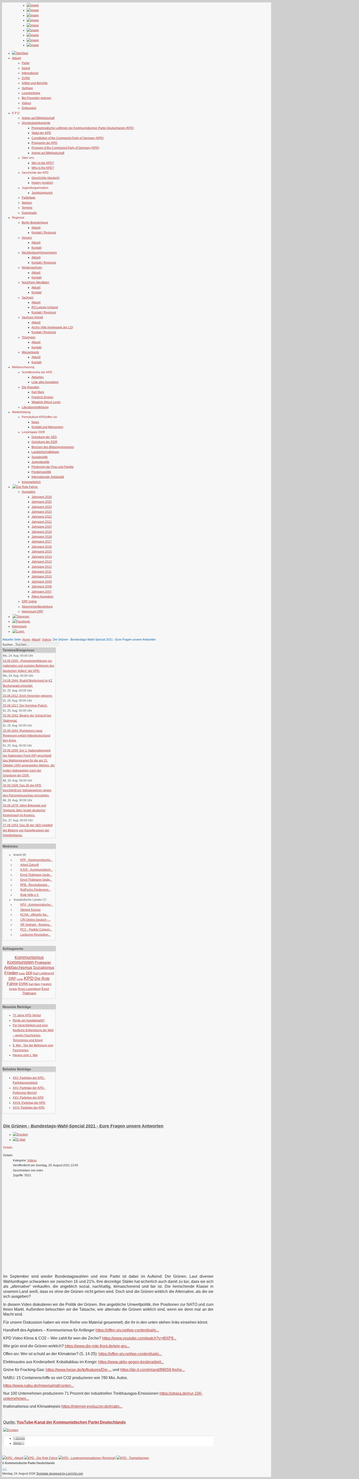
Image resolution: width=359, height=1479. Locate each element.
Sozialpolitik (40, 457)
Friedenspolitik (41, 472)
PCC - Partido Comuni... (36, 929)
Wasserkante (30, 352)
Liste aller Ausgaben (45, 382)
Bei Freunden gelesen (36, 98)
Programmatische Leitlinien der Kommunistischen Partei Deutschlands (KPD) (83, 128)
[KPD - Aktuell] (12, 1458)
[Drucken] (20, 1134)
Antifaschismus (18, 967)
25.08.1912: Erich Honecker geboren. (28, 695)
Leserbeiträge (31, 93)
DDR (29, 973)
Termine (27, 207)
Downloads (29, 212)
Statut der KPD (41, 133)
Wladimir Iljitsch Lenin (46, 402)
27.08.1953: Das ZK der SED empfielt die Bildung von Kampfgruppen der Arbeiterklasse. (28, 830)
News (35, 422)
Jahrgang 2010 (42, 576)
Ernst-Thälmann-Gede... (36, 875)
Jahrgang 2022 (42, 516)
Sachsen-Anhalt (32, 317)
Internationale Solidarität (48, 477)
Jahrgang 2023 (42, 512)
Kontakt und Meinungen (47, 427)
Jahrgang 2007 (42, 591)
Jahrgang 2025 (42, 502)
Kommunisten (20, 962)
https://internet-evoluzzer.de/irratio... (91, 1406)
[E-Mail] (19, 1139)
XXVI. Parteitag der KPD (29, 1107)
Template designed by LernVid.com (59, 1473)
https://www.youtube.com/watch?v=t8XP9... (139, 1338)
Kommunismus (29, 957)
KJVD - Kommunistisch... (36, 869)
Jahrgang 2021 (42, 522)
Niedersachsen (32, 267)
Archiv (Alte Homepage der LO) (52, 327)
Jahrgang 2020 (42, 526)
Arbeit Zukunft (29, 865)
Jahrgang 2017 (42, 541)
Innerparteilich (31, 482)
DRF (12, 978)
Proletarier (43, 962)
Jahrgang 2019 (42, 532)
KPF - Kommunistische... (36, 860)
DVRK (26, 78)
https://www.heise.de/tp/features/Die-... (79, 1370)
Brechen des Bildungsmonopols (53, 447)
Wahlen (27, 202)
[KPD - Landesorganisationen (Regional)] (87, 1458)
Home (26, 639)
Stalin (22, 973)
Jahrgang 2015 (42, 551)
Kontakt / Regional (44, 232)
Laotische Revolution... (35, 934)
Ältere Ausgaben (42, 596)
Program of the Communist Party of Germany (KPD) (65, 148)
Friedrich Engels (42, 397)
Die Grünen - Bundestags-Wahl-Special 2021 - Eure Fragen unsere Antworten (83, 1126)
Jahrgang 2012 (42, 566)
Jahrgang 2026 (42, 497)
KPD (29, 978)
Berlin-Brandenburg (35, 222)
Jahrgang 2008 (42, 586)
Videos (26, 103)
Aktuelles (38, 377)
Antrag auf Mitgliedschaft (38, 118)
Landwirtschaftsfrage (45, 452)
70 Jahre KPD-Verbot (27, 1015)
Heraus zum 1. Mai (25, 1055)
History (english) (42, 182)
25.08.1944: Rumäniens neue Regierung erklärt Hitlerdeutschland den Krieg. (26, 735)
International (30, 73)
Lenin (20, 979)
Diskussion (29, 108)
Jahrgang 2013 (42, 561)
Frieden (11, 973)
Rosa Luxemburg (29, 989)
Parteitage (28, 197)
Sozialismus (43, 967)
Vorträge (27, 88)
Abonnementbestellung (37, 606)
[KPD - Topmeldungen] (132, 1458)
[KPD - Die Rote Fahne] (41, 1458)
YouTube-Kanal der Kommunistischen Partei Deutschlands (71, 1422)
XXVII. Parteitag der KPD (29, 1102)
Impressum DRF (32, 611)
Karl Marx (38, 392)
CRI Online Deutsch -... (35, 920)
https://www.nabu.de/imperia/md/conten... (38, 1385)
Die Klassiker (30, 387)
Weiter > (18, 1443)
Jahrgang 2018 (42, 536)
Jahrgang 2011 (42, 571)
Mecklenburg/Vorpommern (39, 252)
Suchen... (8, 644)
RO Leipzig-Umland (45, 307)
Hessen (27, 237)
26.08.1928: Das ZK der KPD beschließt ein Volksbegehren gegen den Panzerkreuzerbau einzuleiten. (27, 790)
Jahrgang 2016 (42, 546)
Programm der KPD (44, 143)
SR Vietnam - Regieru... (36, 924)
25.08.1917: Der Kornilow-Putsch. (25, 705)
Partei (26, 63)
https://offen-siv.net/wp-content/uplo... (127, 1330)
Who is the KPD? (43, 168)
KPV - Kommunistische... (36, 904)
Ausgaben (28, 491)
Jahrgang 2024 (42, 507)
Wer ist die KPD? (43, 163)
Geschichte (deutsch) (46, 178)
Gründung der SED (44, 437)
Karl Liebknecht (43, 973)
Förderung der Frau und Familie (53, 467)
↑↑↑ (4, 1468)
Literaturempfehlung (35, 407)
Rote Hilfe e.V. (29, 895)
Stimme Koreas (30, 909)
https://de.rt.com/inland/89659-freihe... (152, 1370)
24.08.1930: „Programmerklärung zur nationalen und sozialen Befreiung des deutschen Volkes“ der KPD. (28, 666)
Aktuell (36, 227)
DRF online (29, 601)
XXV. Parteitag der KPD (28, 1097)
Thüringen (28, 337)
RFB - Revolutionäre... (35, 885)
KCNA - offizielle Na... (34, 914)
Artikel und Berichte (35, 83)
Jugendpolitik (40, 462)
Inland (26, 68)
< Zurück (19, 1438)
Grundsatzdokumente (36, 123)
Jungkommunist (42, 192)
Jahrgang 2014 (42, 556)
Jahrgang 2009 (42, 581)
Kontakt (37, 247)
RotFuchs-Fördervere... (35, 889)
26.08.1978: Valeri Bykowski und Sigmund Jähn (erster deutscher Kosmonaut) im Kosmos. (24, 810)
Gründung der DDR (44, 442)
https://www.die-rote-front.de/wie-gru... (97, 1346)
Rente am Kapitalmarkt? (29, 1020)
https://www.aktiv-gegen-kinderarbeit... (131, 1362)
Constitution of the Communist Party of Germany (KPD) (68, 138)
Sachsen (27, 297)
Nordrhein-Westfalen (35, 282)
